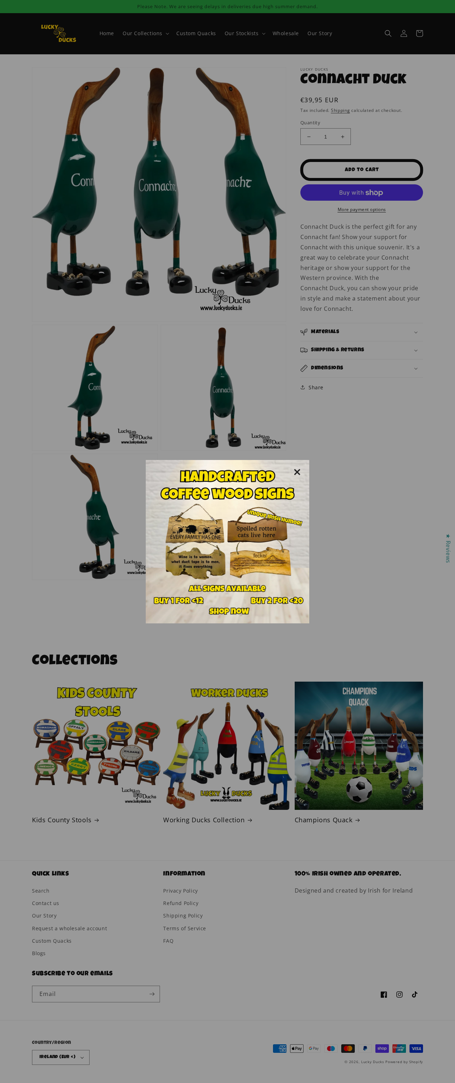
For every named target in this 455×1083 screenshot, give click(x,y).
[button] (297, 472)
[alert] (227, 541)
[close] (297, 472)
